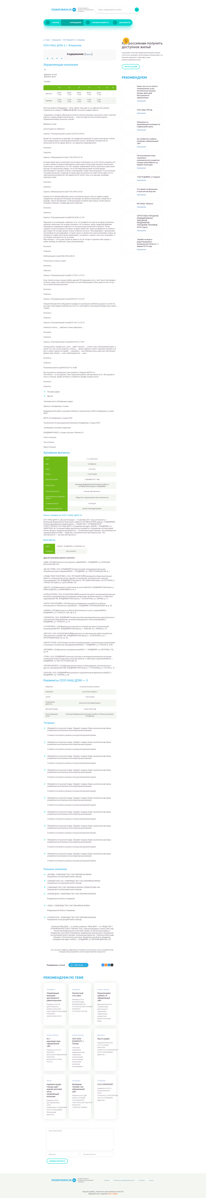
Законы (55, 22)
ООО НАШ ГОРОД (144, 110)
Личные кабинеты (100, 22)
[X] (112, 965)
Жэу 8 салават (103, 1039)
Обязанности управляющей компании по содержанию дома (148, 124)
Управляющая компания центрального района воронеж (54, 996)
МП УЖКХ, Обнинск (145, 204)
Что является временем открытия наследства (147, 190)
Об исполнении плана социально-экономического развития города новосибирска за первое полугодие (148, 160)
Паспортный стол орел (77, 994)
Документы (124, 22)
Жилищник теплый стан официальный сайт (78, 1088)
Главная (106, 1180)
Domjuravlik (63, 9)
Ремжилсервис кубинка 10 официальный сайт (104, 996)
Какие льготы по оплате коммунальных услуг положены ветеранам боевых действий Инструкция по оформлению (147, 92)
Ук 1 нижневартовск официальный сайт (54, 1042)
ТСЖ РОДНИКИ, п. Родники (148, 177)
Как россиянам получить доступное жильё (142, 45)
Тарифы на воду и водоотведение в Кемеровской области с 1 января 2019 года (148, 242)
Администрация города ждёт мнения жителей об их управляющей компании (54, 1090)
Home (48, 40)
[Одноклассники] (106, 965)
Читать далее (130, 66)
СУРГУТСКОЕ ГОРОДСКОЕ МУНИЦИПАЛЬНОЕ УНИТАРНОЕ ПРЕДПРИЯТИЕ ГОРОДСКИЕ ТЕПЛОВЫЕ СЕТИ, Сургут (148, 221)
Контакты (142, 1180)
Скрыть (89, 54)
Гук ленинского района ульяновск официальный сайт (147, 141)
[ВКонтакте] (103, 965)
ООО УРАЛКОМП (105, 1084)
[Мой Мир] (109, 965)
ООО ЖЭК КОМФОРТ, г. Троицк (78, 1041)
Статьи (151, 1180)
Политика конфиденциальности (124, 1180)
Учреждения (75, 22)
